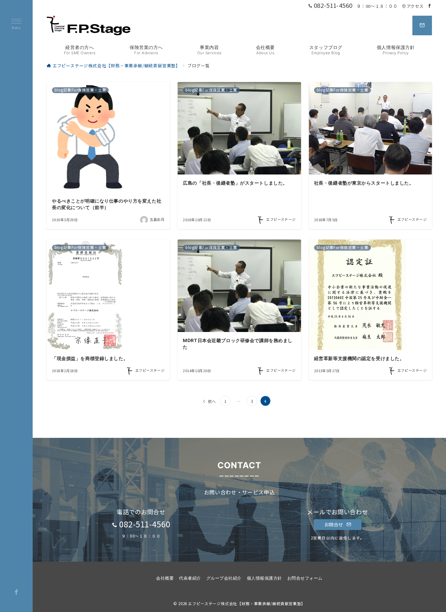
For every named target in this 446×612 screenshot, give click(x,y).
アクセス (414, 6)
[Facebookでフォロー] (429, 6)
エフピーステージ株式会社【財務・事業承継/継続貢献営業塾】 (246, 603)
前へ (212, 401)
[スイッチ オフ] (422, 25)
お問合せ (334, 524)
